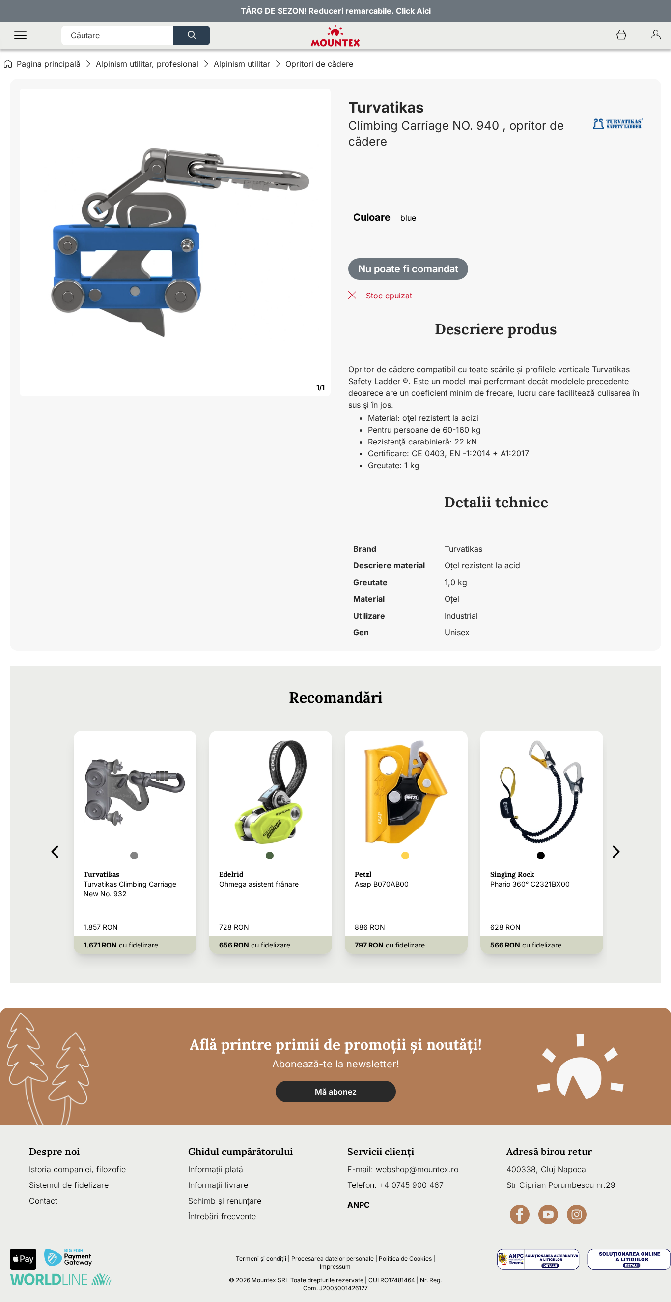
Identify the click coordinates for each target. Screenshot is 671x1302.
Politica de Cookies (405, 1258)
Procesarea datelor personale (332, 1258)
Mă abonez (336, 1091)
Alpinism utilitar (242, 64)
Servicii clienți (380, 1151)
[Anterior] (55, 850)
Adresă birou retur (549, 1151)
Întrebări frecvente (222, 1216)
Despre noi (54, 1151)
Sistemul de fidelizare (69, 1185)
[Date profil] (656, 36)
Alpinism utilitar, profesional (147, 64)
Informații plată (215, 1169)
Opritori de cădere (319, 64)
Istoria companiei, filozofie (77, 1169)
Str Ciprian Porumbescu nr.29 (560, 1185)
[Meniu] (20, 36)
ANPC (358, 1205)
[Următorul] (616, 850)
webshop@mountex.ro (417, 1169)
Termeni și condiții (261, 1258)
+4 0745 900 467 (411, 1185)
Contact (43, 1201)
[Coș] (621, 36)
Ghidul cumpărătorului (240, 1151)
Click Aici (413, 11)
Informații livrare (218, 1185)
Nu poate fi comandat (408, 269)
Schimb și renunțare (224, 1201)
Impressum (335, 1266)
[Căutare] (191, 35)
